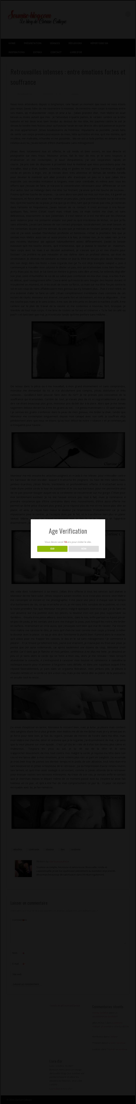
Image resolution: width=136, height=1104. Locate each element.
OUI (52, 548)
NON (83, 548)
